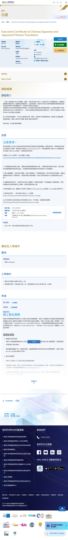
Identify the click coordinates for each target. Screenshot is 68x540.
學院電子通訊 (15, 415)
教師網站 (31, 495)
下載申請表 (14, 307)
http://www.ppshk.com (31, 367)
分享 (37, 44)
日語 (4, 15)
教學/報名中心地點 (14, 495)
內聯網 (37, 495)
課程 (7, 22)
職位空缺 (4, 495)
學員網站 (24, 495)
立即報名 (60, 39)
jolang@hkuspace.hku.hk (40, 58)
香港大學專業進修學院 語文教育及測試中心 (17, 481)
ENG (54, 2)
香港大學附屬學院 (9, 449)
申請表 (38, 42)
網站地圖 (60, 495)
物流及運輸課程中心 (10, 485)
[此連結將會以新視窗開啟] (49, 468)
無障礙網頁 (5, 498)
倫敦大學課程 (8, 477)
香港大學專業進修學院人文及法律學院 (16, 441)
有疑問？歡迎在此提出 (42, 60)
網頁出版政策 (45, 495)
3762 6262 (45, 437)
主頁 (2, 22)
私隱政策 (53, 495)
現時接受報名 (57, 212)
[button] (60, 2)
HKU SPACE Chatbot (57, 533)
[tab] (34, 89)
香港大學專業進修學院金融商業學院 (15, 437)
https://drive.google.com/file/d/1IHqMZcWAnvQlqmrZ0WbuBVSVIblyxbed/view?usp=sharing (32, 157)
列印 (43, 44)
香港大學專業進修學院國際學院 (14, 460)
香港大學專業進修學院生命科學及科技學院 (17, 445)
